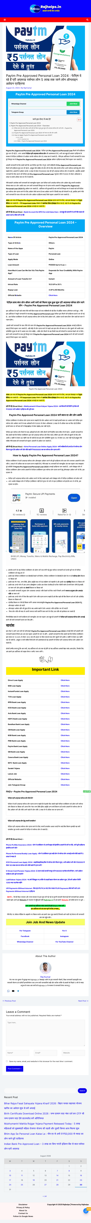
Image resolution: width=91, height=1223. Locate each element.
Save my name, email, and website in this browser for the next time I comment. (41, 1061)
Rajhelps (85, 1204)
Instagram (64, 936)
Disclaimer (23, 1204)
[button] (87, 19)
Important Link (25, 139)
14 (57, 1175)
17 (10, 1180)
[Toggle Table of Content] (78, 120)
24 (10, 1185)
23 (81, 1180)
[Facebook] (8, 991)
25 (22, 1185)
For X (64, 931)
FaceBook (25, 936)
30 (81, 1185)
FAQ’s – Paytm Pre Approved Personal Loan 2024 (32, 141)
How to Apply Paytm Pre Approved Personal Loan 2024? (33, 135)
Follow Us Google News (23, 1216)
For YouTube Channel (64, 942)
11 (22, 1175)
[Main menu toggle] (4, 19)
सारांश (21, 137)
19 (34, 1180)
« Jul (44, 1196)
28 (57, 1185)
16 (81, 1175)
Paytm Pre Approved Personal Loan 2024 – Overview (30, 126)
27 (45, 1185)
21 (57, 1180)
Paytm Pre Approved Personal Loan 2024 (26, 123)
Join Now (73, 104)
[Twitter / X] (13, 991)
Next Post (83, 1001)
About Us (23, 1210)
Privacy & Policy (23, 1207)
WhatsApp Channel (25, 942)
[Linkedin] (18, 991)
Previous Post (9, 1001)
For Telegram (25, 931)
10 (10, 1175)
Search (82, 1091)
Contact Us (23, 1213)
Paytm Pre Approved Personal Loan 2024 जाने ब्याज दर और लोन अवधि (35, 133)
